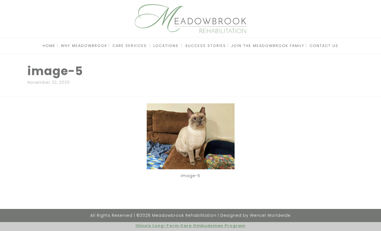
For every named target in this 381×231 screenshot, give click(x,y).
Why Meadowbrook (84, 45)
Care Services (129, 45)
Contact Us (324, 45)
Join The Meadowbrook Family (267, 45)
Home (49, 45)
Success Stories (205, 45)
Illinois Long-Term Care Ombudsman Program (190, 225)
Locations (166, 45)
